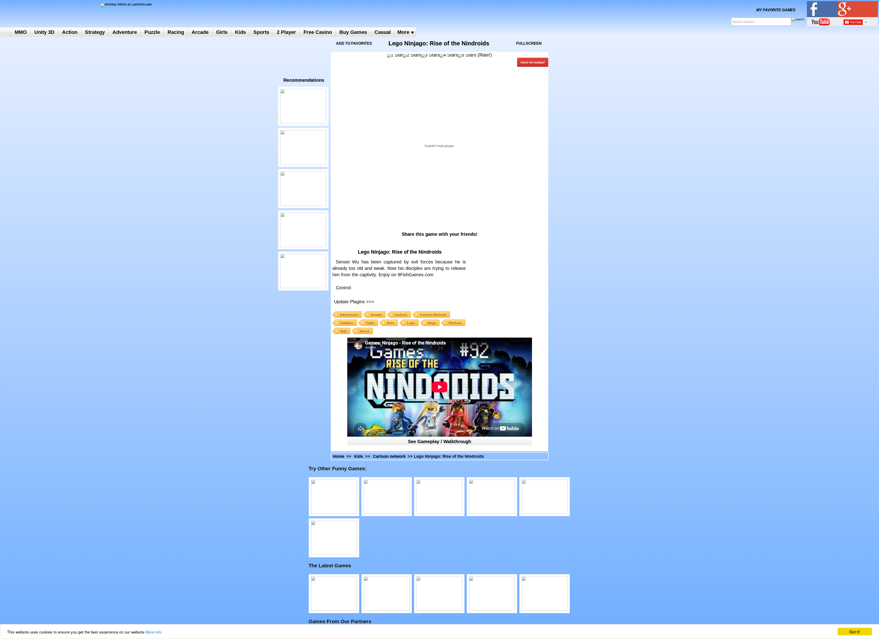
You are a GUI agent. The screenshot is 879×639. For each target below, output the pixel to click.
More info (153, 632)
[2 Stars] (412, 56)
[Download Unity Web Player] (415, 301)
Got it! (854, 631)
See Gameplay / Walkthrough (439, 441)
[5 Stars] (467, 56)
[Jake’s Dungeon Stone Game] (303, 188)
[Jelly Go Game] (492, 594)
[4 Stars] (449, 56)
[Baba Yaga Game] (387, 594)
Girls (222, 32)
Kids (240, 32)
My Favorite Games (775, 10)
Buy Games (353, 32)
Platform (455, 323)
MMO (21, 32)
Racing (176, 32)
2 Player (286, 32)
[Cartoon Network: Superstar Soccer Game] (544, 594)
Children (346, 323)
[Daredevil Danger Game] (303, 271)
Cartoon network (389, 456)
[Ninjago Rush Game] (303, 147)
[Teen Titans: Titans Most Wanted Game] (334, 538)
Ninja (432, 323)
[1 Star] (395, 56)
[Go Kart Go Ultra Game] (439, 594)
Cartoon (401, 315)
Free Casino (318, 32)
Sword (364, 331)
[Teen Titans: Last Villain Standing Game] (303, 230)
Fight (370, 323)
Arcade (200, 32)
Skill (343, 331)
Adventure (124, 32)
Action (69, 32)
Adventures (349, 315)
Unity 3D (44, 32)
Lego (411, 323)
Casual (382, 32)
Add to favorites (354, 43)
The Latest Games (334, 566)
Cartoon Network (433, 315)
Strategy (95, 32)
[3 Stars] (430, 56)
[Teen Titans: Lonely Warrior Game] (303, 106)
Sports (261, 32)
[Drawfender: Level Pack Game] (334, 594)
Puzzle (152, 32)
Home (5, 32)
